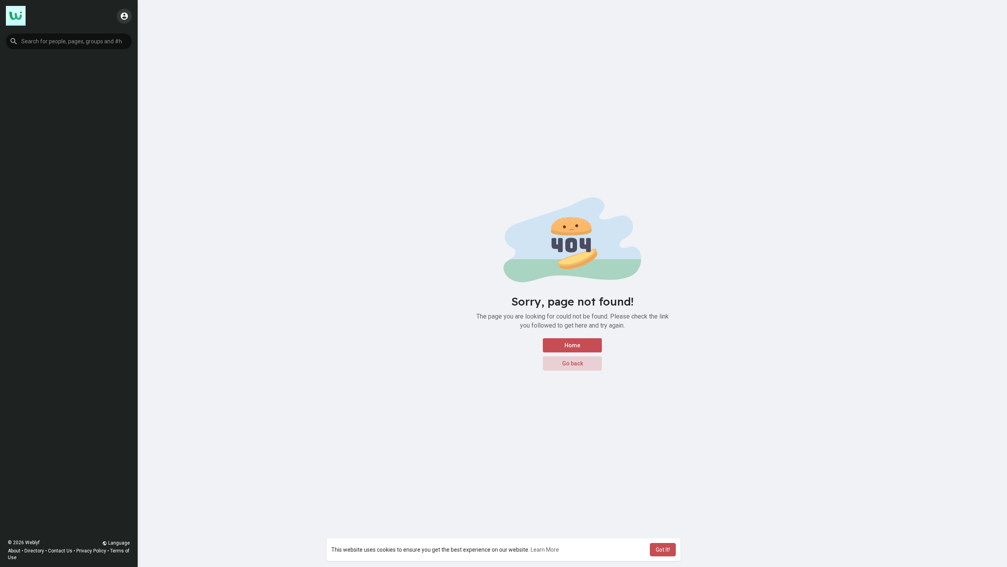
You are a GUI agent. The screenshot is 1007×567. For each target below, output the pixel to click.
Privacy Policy (91, 551)
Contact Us (60, 551)
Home (572, 345)
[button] (69, 41)
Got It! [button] (663, 550)
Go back (572, 363)
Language (118, 543)
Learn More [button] (545, 550)
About (14, 551)
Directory (34, 551)
